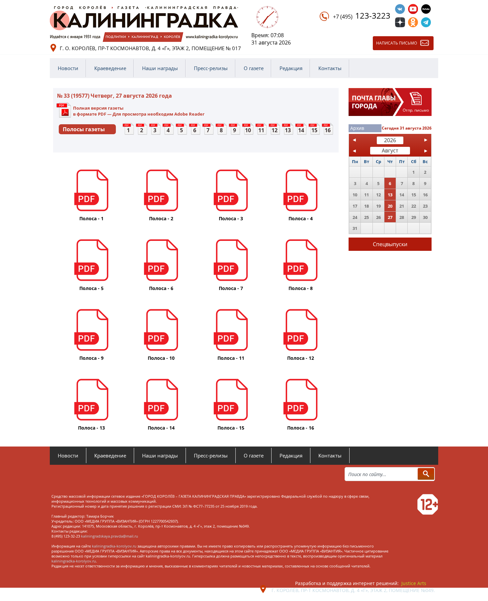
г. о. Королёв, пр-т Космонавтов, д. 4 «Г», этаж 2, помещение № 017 (150, 48)
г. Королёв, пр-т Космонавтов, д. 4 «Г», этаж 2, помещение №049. (353, 590)
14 (301, 130)
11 (261, 130)
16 (328, 130)
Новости (68, 68)
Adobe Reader (189, 114)
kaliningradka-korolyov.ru (114, 546)
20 (390, 206)
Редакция (291, 68)
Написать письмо (396, 43)
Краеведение (110, 68)
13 (288, 130)
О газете (254, 68)
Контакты (330, 68)
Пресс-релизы (211, 68)
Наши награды (160, 68)
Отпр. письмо (416, 110)
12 (275, 130)
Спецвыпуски (390, 244)
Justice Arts (413, 583)
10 (248, 130)
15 (314, 130)
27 (390, 217)
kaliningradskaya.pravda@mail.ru (109, 536)
